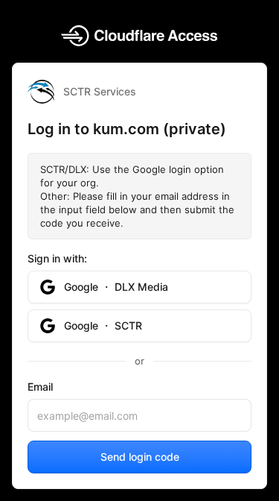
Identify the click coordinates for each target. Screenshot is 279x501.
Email (40, 386)
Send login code (139, 456)
